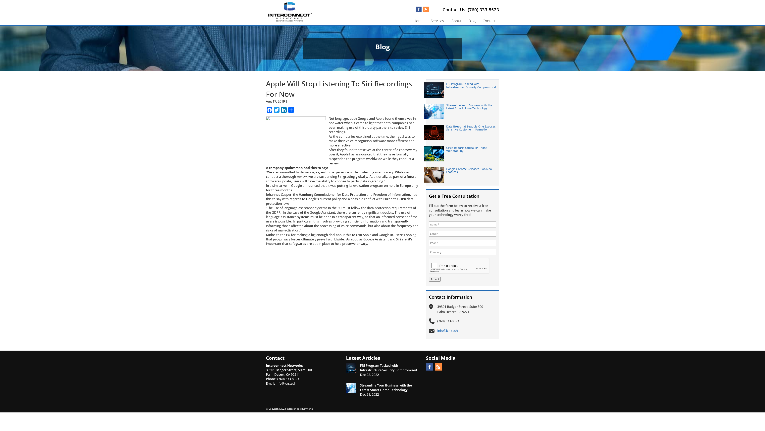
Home (419, 20)
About (456, 20)
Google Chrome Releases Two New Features (469, 170)
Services (437, 20)
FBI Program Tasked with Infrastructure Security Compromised (471, 85)
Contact (489, 20)
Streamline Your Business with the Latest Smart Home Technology (469, 106)
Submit (435, 279)
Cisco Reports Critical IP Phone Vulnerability (466, 149)
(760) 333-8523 (483, 10)
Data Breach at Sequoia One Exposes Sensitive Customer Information (471, 128)
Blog (472, 20)
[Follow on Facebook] (419, 9)
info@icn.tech (286, 383)
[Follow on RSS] (426, 9)
